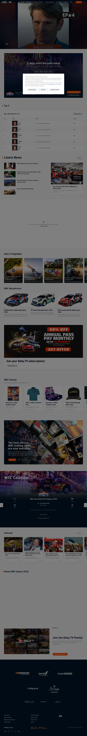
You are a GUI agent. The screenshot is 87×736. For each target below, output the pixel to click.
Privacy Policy (52, 84)
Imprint (59, 84)
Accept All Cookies (55, 89)
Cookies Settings (32, 89)
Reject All (43, 89)
